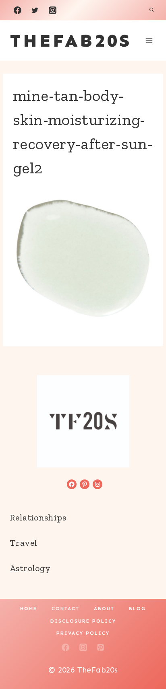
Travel (23, 542)
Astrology (30, 568)
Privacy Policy (83, 633)
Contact (65, 608)
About (104, 608)
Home (28, 608)
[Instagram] (52, 10)
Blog (137, 608)
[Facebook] (17, 10)
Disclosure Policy (83, 621)
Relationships (38, 517)
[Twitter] (35, 10)
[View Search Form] (151, 10)
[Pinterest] (100, 647)
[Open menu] (148, 40)
